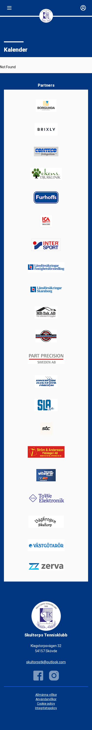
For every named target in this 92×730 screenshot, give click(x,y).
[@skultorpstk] (54, 676)
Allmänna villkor (46, 695)
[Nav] (9, 7)
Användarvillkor (46, 699)
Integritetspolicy (46, 708)
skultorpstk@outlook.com (46, 662)
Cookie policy (46, 703)
